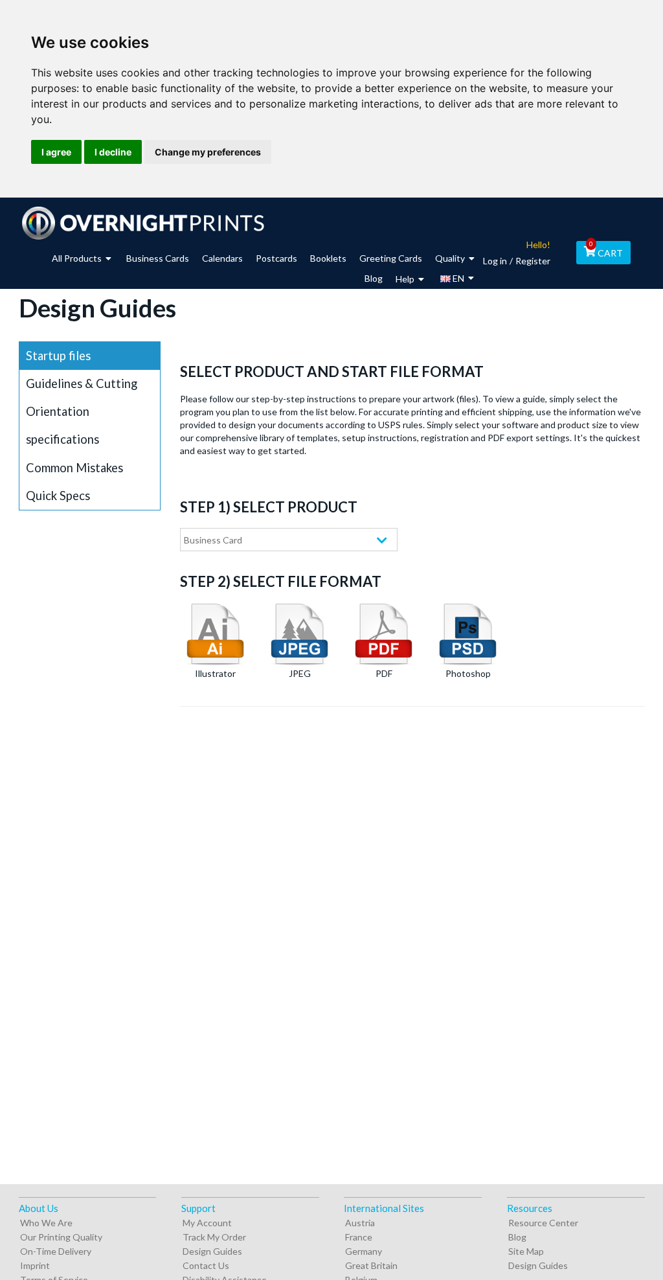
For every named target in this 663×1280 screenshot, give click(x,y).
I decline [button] (113, 151)
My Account (207, 1222)
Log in (495, 260)
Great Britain (371, 1265)
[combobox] (289, 539)
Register (532, 260)
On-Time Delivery (55, 1251)
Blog (517, 1236)
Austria (360, 1222)
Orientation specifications (62, 425)
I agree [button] (56, 151)
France (358, 1236)
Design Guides (212, 1251)
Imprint (35, 1265)
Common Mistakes (74, 468)
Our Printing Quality (61, 1236)
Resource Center (543, 1222)
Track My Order (214, 1236)
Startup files (58, 356)
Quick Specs (58, 495)
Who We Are (46, 1222)
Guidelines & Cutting (81, 383)
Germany (363, 1251)
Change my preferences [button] (208, 151)
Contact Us (206, 1265)
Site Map (526, 1251)
